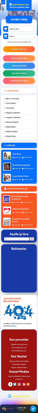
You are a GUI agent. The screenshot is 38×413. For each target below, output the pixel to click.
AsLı (25, 351)
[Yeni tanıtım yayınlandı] (7, 166)
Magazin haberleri (13, 113)
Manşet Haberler (12, 122)
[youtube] (24, 384)
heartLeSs (18, 157)
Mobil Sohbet (11, 127)
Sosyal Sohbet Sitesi (20, 176)
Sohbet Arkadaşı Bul (20, 209)
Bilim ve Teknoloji (12, 98)
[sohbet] (19, 5)
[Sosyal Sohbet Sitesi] (7, 178)
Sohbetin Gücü (16, 344)
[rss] (28, 384)
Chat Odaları (11, 103)
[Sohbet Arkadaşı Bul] (7, 210)
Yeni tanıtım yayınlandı (21, 165)
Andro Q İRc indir (19, 66)
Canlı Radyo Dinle (19, 73)
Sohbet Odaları (12, 131)
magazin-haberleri (13, 117)
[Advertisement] (19, 271)
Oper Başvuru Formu (19, 81)
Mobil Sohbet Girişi (19, 58)
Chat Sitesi (10, 108)
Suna (25, 348)
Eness (25, 344)
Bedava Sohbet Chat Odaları (19, 361)
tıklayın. (14, 326)
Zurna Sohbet (16, 348)
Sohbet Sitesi (11, 136)
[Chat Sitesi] (7, 155)
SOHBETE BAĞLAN (19, 49)
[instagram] (19, 384)
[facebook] (10, 384)
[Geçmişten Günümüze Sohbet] (7, 221)
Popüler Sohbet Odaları (19, 367)
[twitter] (15, 384)
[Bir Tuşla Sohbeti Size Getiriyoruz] (6, 199)
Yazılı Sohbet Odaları (19, 364)
